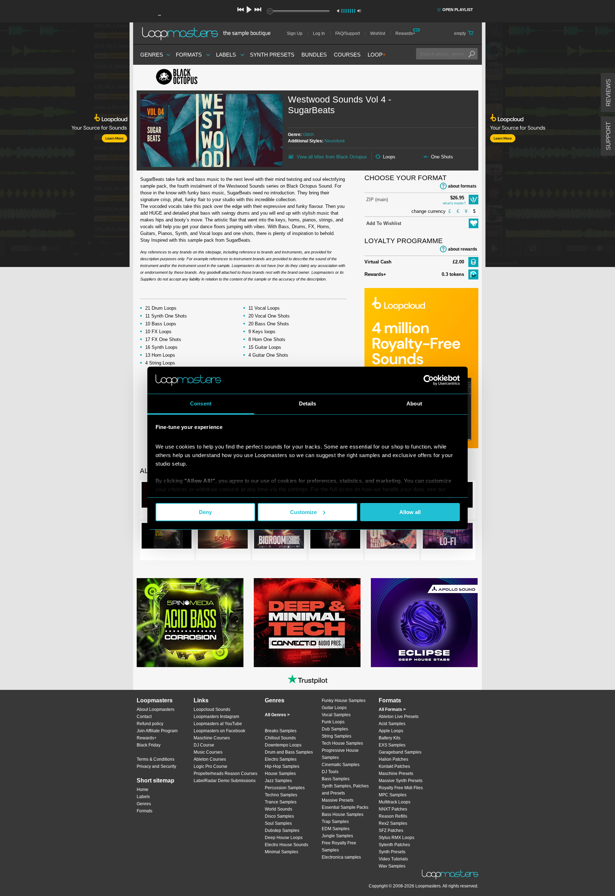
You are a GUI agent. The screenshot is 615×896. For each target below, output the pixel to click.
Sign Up (295, 33)
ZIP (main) (377, 199)
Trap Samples (335, 821)
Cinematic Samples (340, 764)
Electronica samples (341, 857)
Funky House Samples (344, 700)
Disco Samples (279, 816)
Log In (319, 33)
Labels (226, 55)
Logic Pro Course (210, 766)
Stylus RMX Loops (396, 837)
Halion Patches (393, 759)
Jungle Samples (337, 835)
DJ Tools (330, 771)
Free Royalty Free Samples (339, 846)
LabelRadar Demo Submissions (225, 780)
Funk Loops (333, 721)
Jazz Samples (278, 780)
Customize (303, 512)
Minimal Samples (281, 851)
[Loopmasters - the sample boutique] (208, 33)
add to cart (473, 199)
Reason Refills (393, 816)
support (608, 136)
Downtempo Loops (283, 745)
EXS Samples (392, 745)
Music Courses (208, 752)
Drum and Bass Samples (289, 752)
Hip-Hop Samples (282, 766)
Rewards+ (405, 33)
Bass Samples (335, 778)
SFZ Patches (391, 830)
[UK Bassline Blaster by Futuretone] (391, 537)
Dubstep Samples (282, 830)
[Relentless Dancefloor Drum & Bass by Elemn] (166, 537)
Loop (377, 55)
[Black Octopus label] (190, 77)
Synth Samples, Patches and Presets (345, 790)
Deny (205, 512)
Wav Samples (392, 866)
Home (142, 789)
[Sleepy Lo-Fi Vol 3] (448, 537)
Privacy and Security (156, 766)
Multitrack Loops (394, 802)
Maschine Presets (396, 773)
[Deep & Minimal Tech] (307, 622)
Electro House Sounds (286, 844)
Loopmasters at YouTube (218, 723)
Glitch (308, 134)
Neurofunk (335, 140)
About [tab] (414, 403)
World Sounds (278, 809)
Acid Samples (392, 723)
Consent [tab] (200, 403)
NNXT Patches (393, 809)
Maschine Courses (212, 737)
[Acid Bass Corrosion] (190, 622)
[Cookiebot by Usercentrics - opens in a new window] (429, 380)
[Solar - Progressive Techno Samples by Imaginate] (223, 537)
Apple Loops (391, 730)
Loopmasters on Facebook (219, 730)
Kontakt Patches (394, 766)
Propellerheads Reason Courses (225, 773)
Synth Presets (272, 55)
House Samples (280, 773)
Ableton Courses (210, 759)
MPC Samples (392, 794)
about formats (462, 186)
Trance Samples (280, 802)
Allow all (410, 512)
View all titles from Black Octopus (332, 156)
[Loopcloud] (65, 146)
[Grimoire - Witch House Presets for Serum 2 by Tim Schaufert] (335, 537)
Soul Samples (278, 823)
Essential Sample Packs (345, 807)
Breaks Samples (280, 730)
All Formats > (392, 709)
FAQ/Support (347, 33)
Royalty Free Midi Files (401, 787)
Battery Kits (389, 737)
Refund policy (150, 723)
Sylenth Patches (394, 844)
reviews (608, 92)
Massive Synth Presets (400, 780)
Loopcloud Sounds (212, 709)
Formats (189, 55)
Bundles (314, 55)
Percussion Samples (285, 787)
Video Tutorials (393, 858)
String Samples (336, 736)
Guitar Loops (334, 707)
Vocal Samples (336, 714)
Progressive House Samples (340, 754)
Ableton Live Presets (399, 716)
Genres (151, 55)
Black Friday (149, 745)
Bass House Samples (342, 814)
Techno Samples (281, 794)
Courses (347, 55)
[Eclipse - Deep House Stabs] (424, 622)
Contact (144, 716)
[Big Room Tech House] (279, 537)
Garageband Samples (400, 752)
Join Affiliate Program (157, 730)
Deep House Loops (284, 837)
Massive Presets (337, 800)
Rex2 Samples (393, 823)
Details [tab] (307, 403)
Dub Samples (335, 729)
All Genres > (277, 714)
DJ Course (204, 745)
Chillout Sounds (280, 737)
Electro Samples (280, 759)
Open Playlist (457, 9)
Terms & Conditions (155, 759)
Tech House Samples (342, 743)
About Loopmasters (155, 709)
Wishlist (377, 33)
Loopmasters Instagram (216, 716)
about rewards (462, 249)
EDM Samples (335, 828)
